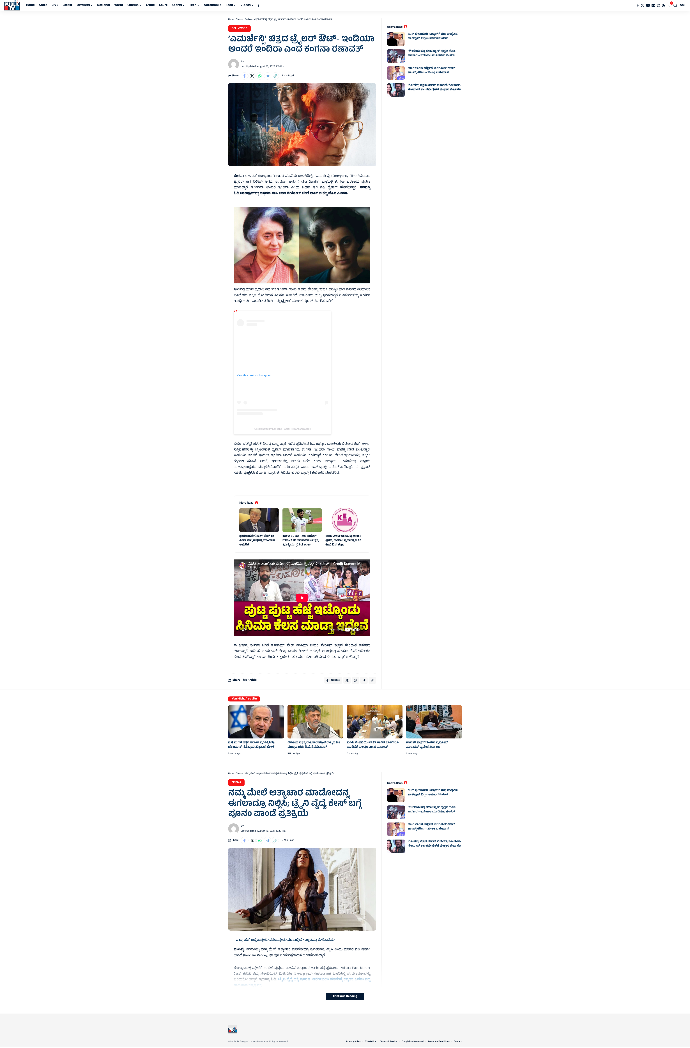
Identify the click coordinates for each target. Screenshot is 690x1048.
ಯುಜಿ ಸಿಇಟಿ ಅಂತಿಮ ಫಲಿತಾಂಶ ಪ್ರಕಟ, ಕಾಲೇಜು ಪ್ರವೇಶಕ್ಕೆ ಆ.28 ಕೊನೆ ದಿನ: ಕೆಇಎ (343, 540)
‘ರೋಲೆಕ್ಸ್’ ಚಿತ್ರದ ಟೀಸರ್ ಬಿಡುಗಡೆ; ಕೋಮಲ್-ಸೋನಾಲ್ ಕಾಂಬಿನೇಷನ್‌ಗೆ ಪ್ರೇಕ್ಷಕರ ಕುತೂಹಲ (434, 87)
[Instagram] (658, 5)
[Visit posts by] (233, 64)
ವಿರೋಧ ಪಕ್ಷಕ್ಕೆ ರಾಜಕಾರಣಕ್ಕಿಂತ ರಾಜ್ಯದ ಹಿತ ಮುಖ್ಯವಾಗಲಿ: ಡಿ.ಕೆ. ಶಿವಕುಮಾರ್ (314, 745)
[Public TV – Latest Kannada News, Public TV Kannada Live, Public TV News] (232, 1029)
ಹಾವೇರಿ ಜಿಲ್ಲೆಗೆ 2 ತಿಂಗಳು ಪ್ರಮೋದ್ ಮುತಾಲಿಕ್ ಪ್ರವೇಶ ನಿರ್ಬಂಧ (427, 745)
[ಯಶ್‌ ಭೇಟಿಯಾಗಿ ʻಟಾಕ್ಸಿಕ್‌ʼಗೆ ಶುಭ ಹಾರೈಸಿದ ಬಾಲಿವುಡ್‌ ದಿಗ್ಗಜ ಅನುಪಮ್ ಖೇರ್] (396, 39)
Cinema (239, 20)
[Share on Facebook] (244, 76)
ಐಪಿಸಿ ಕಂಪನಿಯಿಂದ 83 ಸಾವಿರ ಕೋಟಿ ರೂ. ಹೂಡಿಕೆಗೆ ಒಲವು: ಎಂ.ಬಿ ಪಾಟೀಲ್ (373, 745)
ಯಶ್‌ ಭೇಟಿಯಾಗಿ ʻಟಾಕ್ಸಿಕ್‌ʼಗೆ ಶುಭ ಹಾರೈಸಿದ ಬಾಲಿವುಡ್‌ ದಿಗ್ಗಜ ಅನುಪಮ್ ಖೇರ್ (433, 36)
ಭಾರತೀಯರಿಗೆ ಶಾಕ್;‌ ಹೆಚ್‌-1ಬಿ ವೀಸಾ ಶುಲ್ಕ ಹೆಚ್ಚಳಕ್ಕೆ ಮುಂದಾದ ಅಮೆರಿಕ (257, 540)
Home (231, 20)
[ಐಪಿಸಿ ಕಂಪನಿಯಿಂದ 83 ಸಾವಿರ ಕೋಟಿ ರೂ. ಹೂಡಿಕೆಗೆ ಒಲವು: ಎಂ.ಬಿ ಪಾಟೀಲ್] (374, 721)
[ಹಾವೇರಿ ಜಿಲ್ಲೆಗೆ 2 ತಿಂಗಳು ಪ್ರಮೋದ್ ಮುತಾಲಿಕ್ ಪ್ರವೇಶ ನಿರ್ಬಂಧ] (434, 721)
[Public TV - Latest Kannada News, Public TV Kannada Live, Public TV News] (12, 5)
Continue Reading (345, 996)
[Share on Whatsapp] (259, 76)
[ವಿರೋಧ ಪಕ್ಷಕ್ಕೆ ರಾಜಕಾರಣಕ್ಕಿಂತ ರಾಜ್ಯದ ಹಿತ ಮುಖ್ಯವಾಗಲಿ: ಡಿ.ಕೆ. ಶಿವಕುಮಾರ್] (315, 721)
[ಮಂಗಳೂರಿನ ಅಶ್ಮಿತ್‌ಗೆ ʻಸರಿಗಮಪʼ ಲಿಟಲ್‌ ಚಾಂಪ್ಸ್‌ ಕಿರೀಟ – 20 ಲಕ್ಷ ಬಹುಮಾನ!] (396, 73)
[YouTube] (648, 5)
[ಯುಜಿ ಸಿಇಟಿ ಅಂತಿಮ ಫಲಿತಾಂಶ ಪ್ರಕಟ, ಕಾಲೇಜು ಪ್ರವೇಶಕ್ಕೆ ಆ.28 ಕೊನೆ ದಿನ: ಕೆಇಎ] (345, 520)
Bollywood (250, 20)
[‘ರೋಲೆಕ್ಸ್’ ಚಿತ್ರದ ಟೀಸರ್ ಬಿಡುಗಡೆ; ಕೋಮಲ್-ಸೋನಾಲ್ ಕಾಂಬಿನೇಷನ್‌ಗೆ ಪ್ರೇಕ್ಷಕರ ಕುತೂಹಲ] (396, 90)
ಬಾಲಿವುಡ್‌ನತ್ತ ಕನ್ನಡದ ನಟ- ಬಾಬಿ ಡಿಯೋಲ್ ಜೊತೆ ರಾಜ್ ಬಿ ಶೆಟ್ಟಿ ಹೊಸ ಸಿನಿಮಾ (294, 193)
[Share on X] (252, 76)
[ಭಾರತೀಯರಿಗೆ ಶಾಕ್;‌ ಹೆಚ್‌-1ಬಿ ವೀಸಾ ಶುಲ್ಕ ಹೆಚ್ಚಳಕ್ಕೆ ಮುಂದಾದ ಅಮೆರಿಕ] (259, 520)
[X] (642, 5)
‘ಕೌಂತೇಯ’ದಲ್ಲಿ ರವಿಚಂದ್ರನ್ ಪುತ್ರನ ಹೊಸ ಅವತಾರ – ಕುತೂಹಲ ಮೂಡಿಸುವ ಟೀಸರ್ (432, 53)
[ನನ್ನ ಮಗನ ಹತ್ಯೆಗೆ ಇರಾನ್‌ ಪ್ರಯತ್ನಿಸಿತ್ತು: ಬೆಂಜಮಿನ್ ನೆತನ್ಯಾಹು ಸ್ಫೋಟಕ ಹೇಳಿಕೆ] (256, 721)
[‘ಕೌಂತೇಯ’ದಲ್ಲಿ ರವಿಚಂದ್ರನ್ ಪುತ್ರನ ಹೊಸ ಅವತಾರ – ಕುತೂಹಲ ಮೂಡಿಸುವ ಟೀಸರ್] (396, 56)
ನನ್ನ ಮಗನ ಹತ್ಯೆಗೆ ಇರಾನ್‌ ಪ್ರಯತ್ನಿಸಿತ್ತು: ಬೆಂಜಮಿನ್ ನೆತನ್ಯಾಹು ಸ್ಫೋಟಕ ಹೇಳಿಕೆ (251, 745)
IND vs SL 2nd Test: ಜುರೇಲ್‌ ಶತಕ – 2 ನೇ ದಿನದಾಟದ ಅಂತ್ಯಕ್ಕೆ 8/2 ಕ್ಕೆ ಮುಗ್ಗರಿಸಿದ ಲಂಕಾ (300, 540)
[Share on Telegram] (267, 76)
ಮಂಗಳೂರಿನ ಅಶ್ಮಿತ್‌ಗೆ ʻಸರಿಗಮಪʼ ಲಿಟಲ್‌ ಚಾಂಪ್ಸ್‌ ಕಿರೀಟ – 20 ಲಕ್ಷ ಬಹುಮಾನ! (431, 70)
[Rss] (663, 5)
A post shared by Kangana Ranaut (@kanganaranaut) (282, 428)
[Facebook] (638, 5)
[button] (258, 5)
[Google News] (653, 5)
